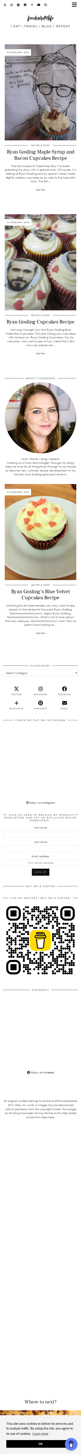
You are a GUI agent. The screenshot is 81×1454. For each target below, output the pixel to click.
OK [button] (41, 1443)
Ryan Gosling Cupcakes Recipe (40, 322)
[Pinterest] (18, 5)
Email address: (41, 856)
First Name (40, 827)
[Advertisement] (40, 1170)
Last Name (40, 842)
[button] (75, 5)
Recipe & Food (40, 145)
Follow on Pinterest (42, 1072)
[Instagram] (11, 5)
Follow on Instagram (42, 802)
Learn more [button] (40, 1433)
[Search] (45, 5)
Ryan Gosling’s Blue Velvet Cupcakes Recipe (40, 594)
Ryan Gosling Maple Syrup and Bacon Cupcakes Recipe (40, 155)
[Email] (38, 5)
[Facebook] (25, 5)
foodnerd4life (40, 18)
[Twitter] (5, 5)
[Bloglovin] (32, 5)
